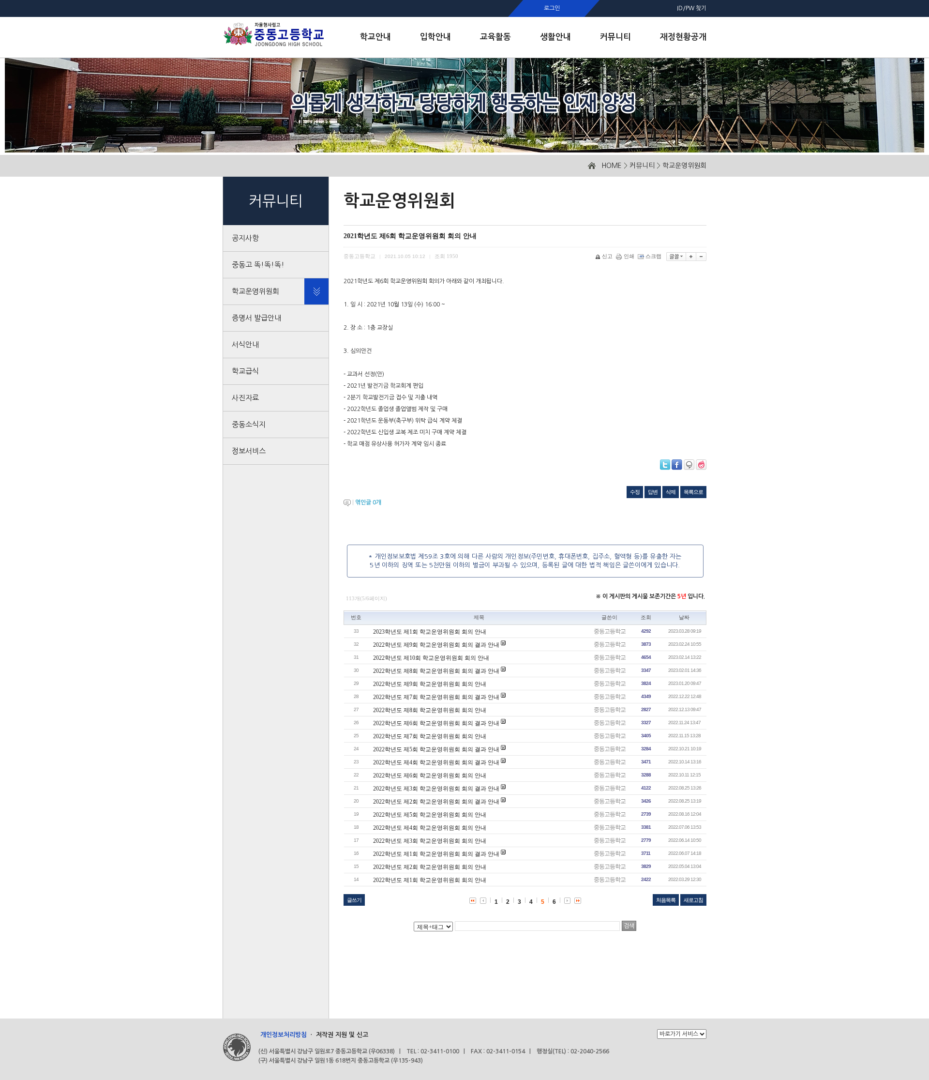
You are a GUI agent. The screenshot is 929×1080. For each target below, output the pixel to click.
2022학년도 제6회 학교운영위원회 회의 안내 (429, 775)
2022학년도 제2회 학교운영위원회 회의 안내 (429, 867)
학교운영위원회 (684, 165)
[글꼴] (676, 256)
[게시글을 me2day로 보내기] (689, 464)
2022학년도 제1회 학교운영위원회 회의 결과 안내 (436, 854)
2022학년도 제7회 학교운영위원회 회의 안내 (429, 736)
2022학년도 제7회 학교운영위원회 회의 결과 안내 (436, 697)
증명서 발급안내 (256, 317)
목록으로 (693, 492)
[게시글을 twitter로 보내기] (665, 464)
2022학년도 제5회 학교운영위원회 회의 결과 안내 (436, 749)
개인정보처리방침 (283, 1035)
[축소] (701, 256)
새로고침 (693, 900)
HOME (611, 165)
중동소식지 (249, 424)
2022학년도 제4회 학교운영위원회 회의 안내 (429, 827)
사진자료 (245, 397)
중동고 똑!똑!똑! (258, 264)
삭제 (670, 492)
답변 (653, 492)
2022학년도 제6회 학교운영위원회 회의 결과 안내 (436, 723)
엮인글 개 (368, 502)
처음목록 (665, 900)
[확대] (691, 256)
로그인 (552, 8)
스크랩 (653, 256)
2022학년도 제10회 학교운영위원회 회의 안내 (431, 657)
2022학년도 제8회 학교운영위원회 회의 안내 (429, 710)
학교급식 (245, 371)
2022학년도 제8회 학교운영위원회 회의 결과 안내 (436, 671)
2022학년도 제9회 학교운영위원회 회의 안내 (429, 684)
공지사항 (245, 238)
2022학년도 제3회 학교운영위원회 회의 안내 (429, 840)
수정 (635, 492)
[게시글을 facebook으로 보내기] (677, 464)
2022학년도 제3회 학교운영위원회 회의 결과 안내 (436, 788)
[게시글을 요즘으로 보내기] (701, 464)
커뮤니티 (642, 165)
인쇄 (629, 256)
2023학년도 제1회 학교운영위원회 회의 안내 (429, 631)
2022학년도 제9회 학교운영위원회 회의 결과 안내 (436, 644)
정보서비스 (249, 451)
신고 (607, 256)
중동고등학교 (610, 631)
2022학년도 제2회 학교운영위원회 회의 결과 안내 (436, 801)
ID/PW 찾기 (691, 8)
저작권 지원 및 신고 (342, 1035)
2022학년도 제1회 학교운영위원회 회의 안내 (429, 880)
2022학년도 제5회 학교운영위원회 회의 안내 (429, 814)
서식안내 (245, 344)
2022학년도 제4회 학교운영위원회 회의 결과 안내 (436, 762)
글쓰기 (354, 900)
